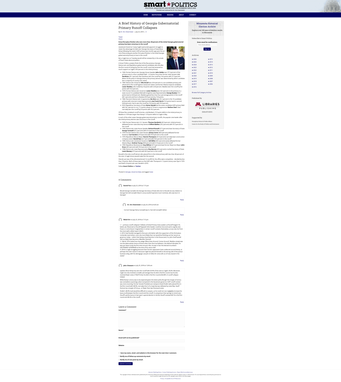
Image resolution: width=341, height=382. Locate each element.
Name (121, 330)
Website (121, 345)
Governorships (136, 172)
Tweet (121, 37)
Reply (182, 200)
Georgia (128, 172)
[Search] (221, 14)
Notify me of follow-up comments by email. (135, 356)
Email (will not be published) (129, 338)
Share (120, 39)
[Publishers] (207, 106)
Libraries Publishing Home (154, 372)
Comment (122, 310)
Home (146, 15)
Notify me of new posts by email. (131, 360)
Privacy (162, 378)
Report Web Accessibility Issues (185, 372)
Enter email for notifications (207, 42)
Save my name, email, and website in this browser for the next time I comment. (149, 353)
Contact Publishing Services (169, 372)
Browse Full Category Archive (201, 92)
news (151, 172)
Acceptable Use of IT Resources (173, 378)
